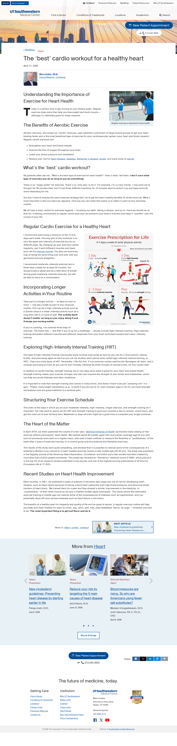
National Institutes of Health (100, 431)
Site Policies (65, 711)
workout (84, 527)
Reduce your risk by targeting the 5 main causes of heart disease (86, 593)
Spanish (6, 3)
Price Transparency (69, 718)
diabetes (71, 158)
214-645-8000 (92, 662)
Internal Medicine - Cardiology (52, 77)
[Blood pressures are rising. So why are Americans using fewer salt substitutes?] (129, 565)
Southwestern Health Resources (122, 729)
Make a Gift (65, 700)
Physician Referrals (107, 3)
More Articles (88, 635)
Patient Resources (141, 3)
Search (166, 15)
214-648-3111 (99, 714)
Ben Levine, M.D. (48, 74)
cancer (130, 158)
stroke (102, 158)
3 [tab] (93, 626)
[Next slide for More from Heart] (150, 581)
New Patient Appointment (150, 25)
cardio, (75, 527)
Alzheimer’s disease (87, 158)
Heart (67, 527)
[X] (101, 721)
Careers (63, 703)
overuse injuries (45, 251)
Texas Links (65, 707)
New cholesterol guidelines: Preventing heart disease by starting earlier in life (128, 527)
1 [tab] (83, 626)
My (90, 3)
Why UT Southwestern (164, 3)
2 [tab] (88, 626)
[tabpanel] (48, 584)
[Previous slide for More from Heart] (27, 581)
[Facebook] (95, 721)
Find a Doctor (58, 15)
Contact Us (35, 714)
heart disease (58, 158)
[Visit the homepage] (25, 12)
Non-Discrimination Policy (72, 714)
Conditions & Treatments (90, 15)
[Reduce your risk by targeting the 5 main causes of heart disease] (89, 565)
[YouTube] (107, 721)
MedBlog (124, 3)
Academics (142, 15)
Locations (120, 15)
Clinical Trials (36, 707)
